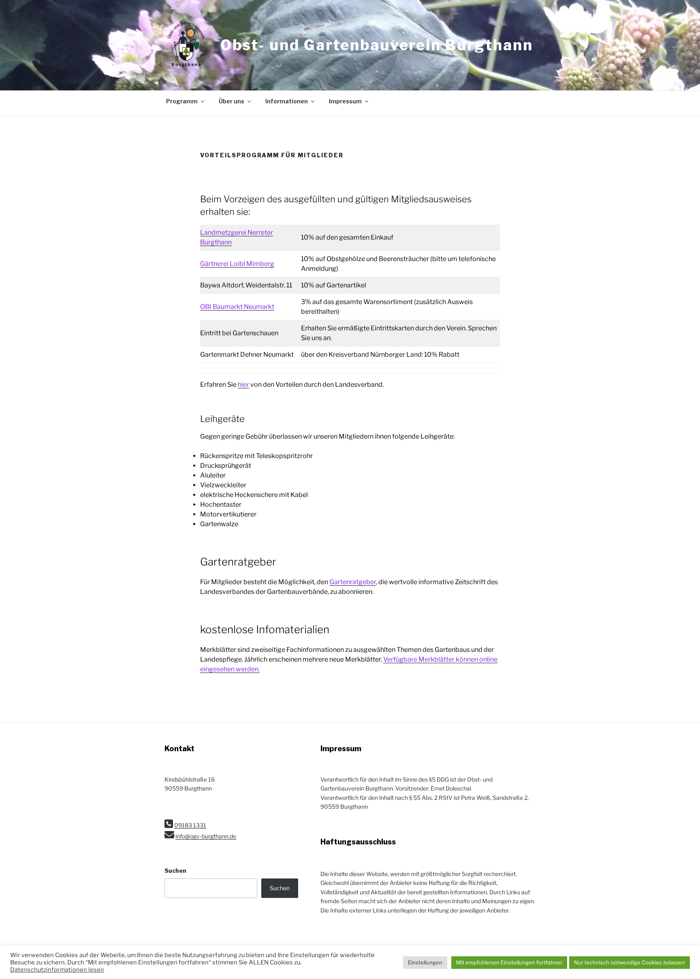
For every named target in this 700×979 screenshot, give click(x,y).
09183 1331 (190, 825)
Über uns (231, 101)
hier (243, 384)
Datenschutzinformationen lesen (57, 969)
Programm (182, 101)
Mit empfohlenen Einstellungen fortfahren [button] (509, 962)
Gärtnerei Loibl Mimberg (237, 264)
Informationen (286, 101)
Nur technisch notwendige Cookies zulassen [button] (629, 962)
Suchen (175, 870)
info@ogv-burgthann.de (205, 836)
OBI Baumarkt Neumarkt (237, 307)
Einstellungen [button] (425, 962)
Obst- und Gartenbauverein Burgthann (376, 45)
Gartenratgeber (352, 582)
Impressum (345, 101)
